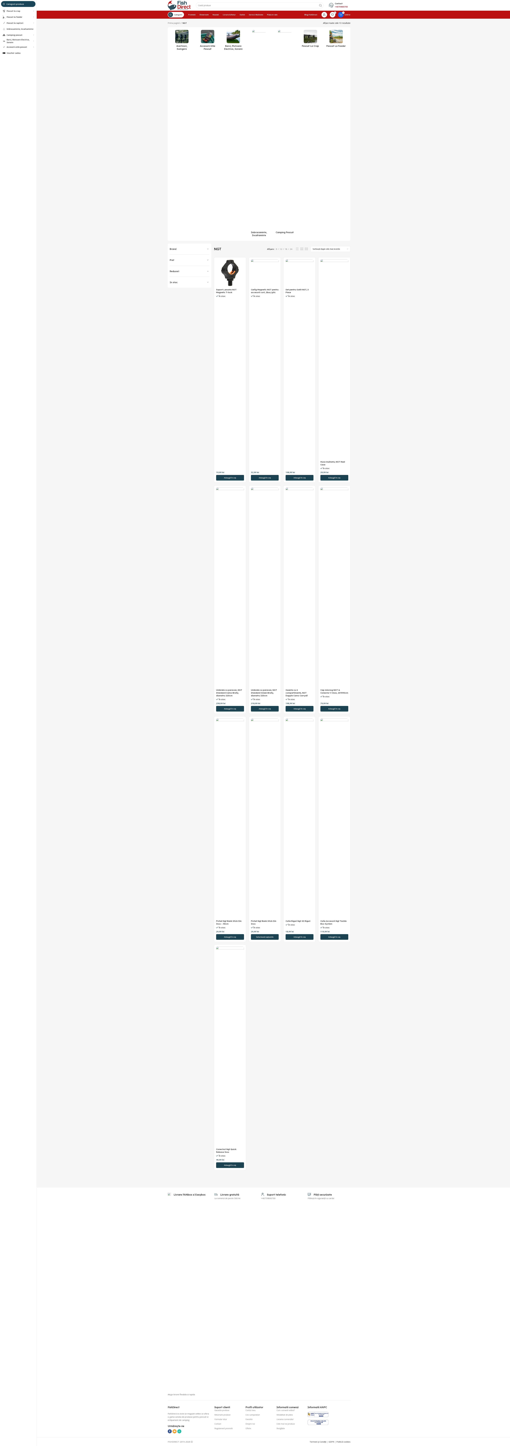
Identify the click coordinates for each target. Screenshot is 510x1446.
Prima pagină (174, 23)
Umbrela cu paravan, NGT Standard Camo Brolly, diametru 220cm (229, 693)
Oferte (248, 1428)
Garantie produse (221, 1410)
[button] (230, 478)
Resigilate (281, 1428)
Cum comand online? (286, 1410)
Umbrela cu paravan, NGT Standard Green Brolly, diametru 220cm (264, 693)
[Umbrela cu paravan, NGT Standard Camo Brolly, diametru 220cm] (230, 587)
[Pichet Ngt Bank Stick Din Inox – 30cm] (230, 818)
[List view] (297, 249)
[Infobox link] (273, 1195)
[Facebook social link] (170, 1431)
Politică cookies (343, 1441)
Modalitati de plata (285, 1414)
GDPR (331, 1441)
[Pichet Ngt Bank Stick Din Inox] (265, 818)
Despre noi (250, 1424)
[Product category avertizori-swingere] (181, 41)
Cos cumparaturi (252, 1414)
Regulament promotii (223, 1428)
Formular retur (220, 1419)
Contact (217, 1424)
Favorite (249, 1419)
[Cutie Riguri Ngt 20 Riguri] (299, 818)
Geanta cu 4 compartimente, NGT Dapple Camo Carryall (297, 693)
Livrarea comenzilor (285, 1419)
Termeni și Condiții (318, 1441)
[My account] (324, 14)
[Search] (320, 5)
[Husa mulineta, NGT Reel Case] (334, 359)
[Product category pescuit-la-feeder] (336, 39)
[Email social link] (175, 1431)
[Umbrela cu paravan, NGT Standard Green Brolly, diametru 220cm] (265, 587)
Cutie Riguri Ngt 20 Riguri (298, 921)
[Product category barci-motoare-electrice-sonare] (233, 41)
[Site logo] (179, 5)
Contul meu (250, 1410)
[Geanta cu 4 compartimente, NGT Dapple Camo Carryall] (299, 587)
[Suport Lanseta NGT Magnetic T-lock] (230, 273)
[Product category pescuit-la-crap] (310, 39)
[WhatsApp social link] (179, 1431)
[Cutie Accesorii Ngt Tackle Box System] (334, 818)
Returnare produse (222, 1414)
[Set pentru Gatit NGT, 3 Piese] (299, 273)
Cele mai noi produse (286, 1424)
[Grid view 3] (301, 249)
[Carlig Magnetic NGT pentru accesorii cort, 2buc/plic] (265, 273)
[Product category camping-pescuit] (284, 132)
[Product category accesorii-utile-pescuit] (207, 41)
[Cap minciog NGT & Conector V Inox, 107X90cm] (334, 587)
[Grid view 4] (306, 249)
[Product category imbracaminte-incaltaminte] (259, 134)
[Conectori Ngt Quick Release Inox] (230, 1047)
